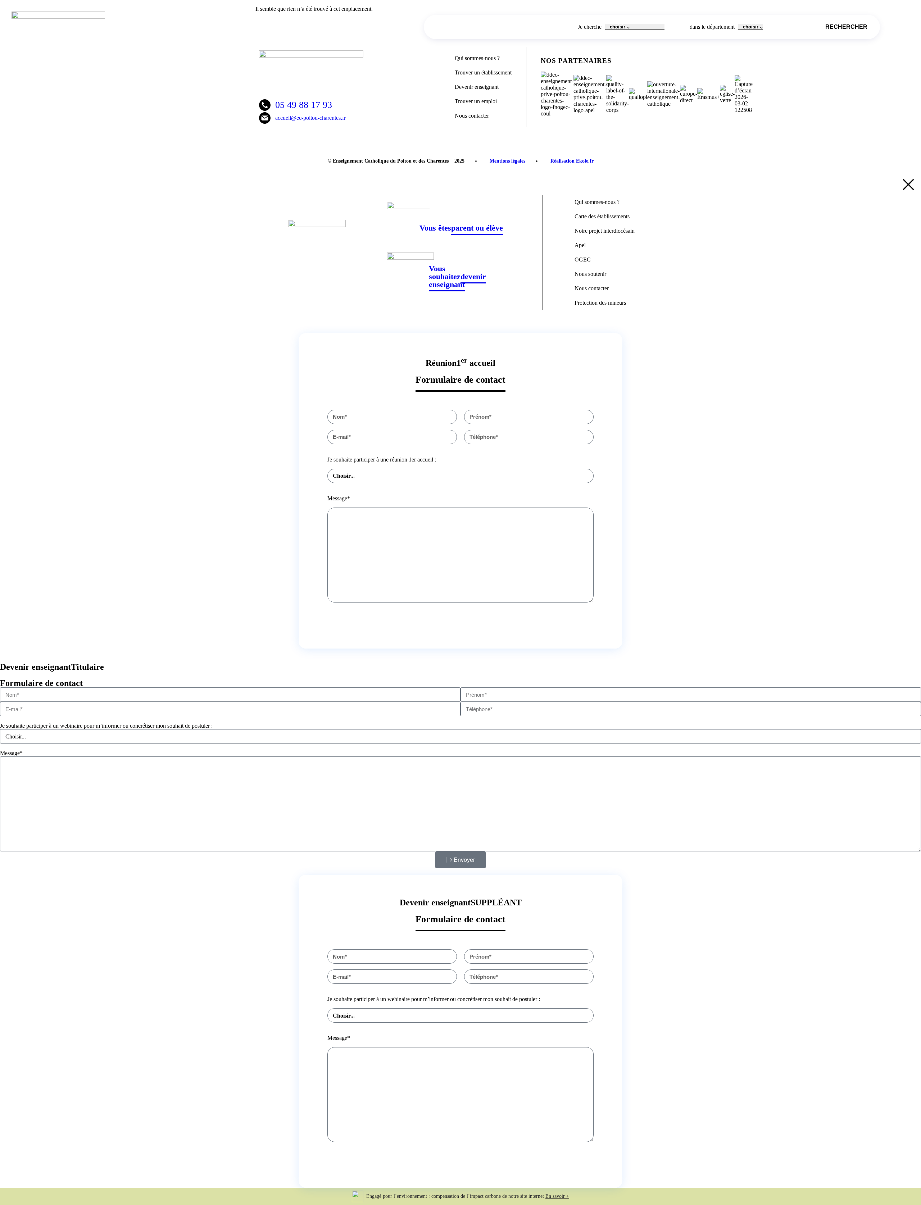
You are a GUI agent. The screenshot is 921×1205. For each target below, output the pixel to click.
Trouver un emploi (476, 101)
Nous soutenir (590, 274)
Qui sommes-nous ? (477, 58)
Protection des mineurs (600, 303)
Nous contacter (472, 116)
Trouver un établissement (483, 72)
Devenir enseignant (477, 87)
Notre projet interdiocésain (605, 231)
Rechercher (846, 27)
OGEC (583, 259)
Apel (580, 245)
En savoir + (557, 1196)
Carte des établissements (602, 216)
